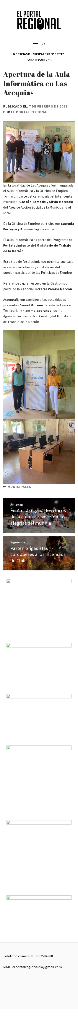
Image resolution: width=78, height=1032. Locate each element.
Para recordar (39, 60)
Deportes (56, 54)
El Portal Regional (29, 112)
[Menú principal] (35, 45)
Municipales (38, 54)
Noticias (20, 54)
